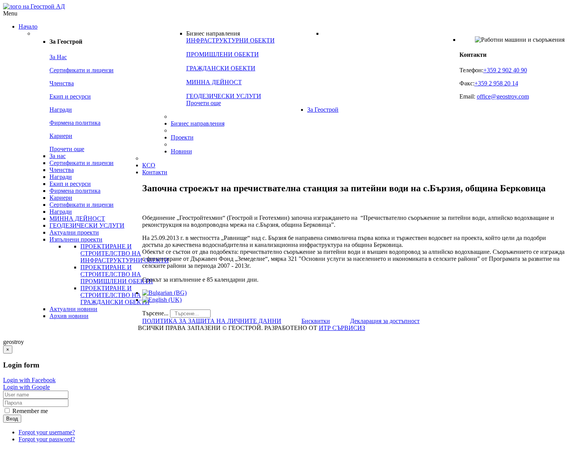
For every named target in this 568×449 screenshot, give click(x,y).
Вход (12, 419)
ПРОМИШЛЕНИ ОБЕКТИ (222, 54)
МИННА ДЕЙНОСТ (214, 82)
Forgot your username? (47, 432)
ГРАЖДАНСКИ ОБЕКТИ (220, 68)
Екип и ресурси (70, 96)
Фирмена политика (74, 122)
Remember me (29, 411)
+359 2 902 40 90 (505, 70)
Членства (61, 83)
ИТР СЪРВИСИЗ (342, 328)
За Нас (58, 57)
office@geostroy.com (503, 96)
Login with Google (26, 387)
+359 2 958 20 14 (496, 83)
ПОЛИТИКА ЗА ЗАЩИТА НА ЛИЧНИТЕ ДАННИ (211, 321)
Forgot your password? (47, 439)
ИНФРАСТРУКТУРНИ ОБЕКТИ (230, 40)
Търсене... (155, 313)
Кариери (60, 136)
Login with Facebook (29, 380)
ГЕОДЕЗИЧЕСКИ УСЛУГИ (223, 96)
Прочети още (66, 149)
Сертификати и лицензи (81, 70)
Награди (60, 109)
